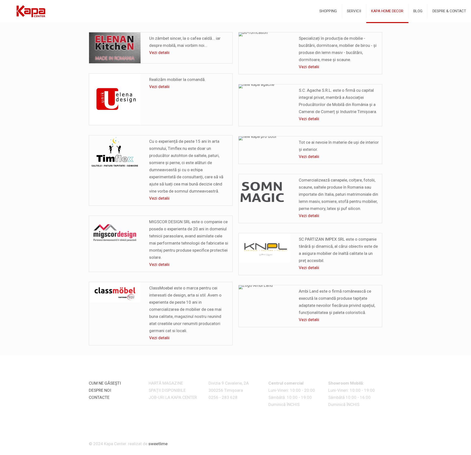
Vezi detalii (159, 52)
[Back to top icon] (380, 441)
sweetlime (158, 443)
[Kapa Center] (30, 11)
